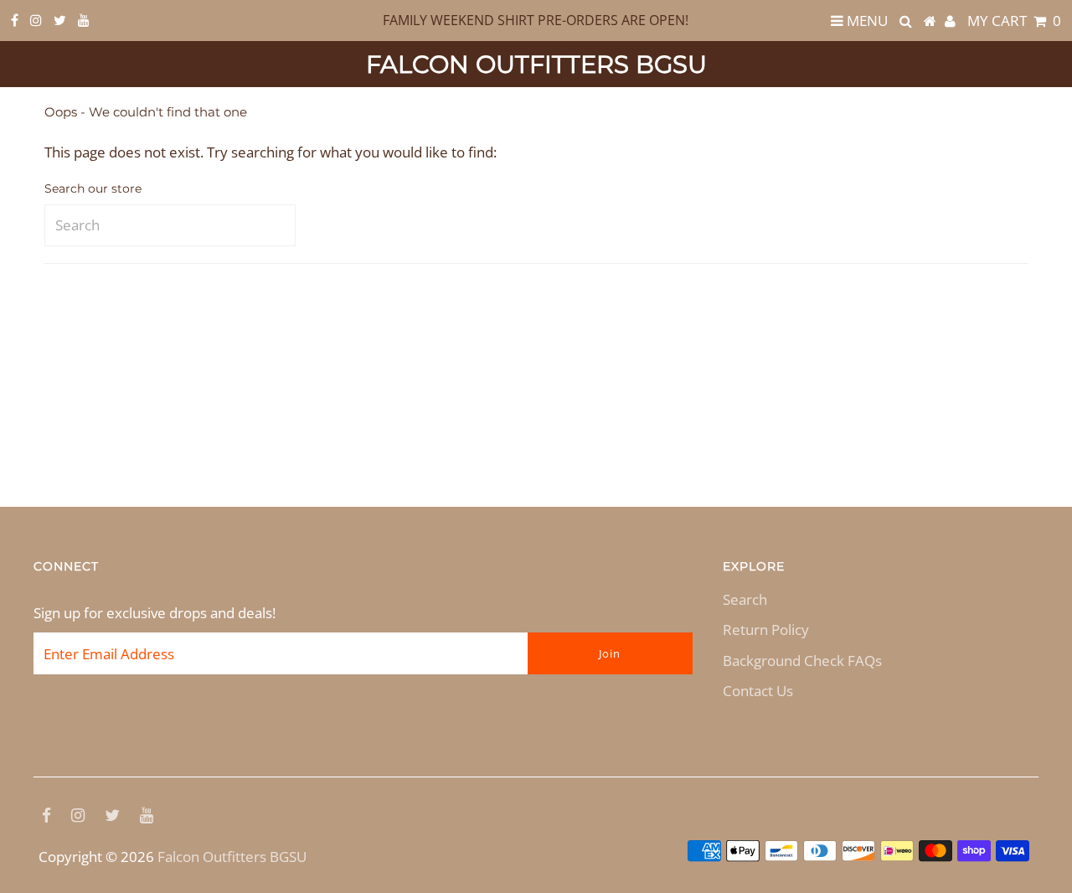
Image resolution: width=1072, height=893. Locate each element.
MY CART (1014, 20)
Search (745, 599)
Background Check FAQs (802, 660)
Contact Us (758, 690)
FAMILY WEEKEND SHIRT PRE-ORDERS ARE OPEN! (535, 20)
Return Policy (766, 629)
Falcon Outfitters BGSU (536, 64)
